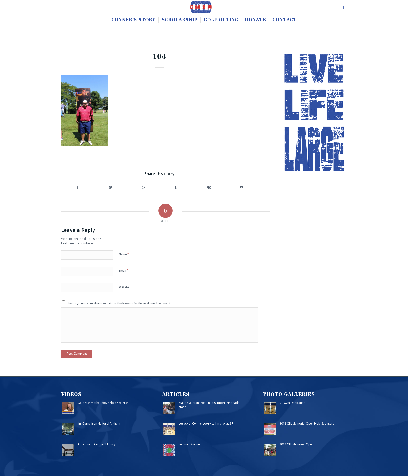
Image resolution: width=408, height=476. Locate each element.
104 (159, 57)
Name (124, 254)
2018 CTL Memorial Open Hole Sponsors (307, 423)
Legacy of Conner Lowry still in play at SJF (206, 423)
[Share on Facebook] (77, 187)
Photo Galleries (289, 394)
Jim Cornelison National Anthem (99, 423)
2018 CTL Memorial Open (297, 444)
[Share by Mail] (241, 187)
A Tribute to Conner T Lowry (96, 444)
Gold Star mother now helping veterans (104, 403)
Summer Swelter (189, 444)
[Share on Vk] (208, 187)
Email (123, 270)
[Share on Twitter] (110, 187)
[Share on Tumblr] (176, 187)
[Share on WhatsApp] (143, 187)
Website (124, 286)
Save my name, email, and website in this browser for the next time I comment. (119, 303)
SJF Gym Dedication (292, 403)
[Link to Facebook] (343, 7)
